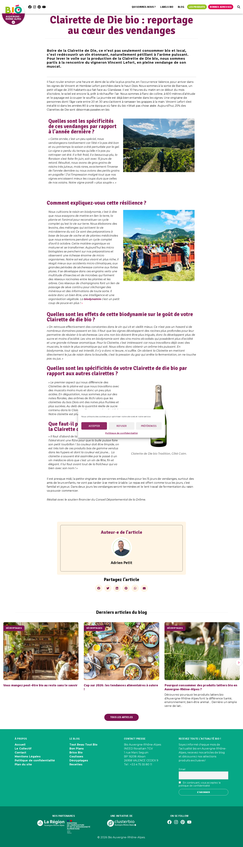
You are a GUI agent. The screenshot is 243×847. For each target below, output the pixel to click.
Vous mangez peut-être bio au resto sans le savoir (40, 685)
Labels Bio (166, 6)
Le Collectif (23, 748)
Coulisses (76, 756)
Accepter (94, 425)
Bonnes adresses (221, 6)
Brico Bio (75, 752)
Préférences (149, 425)
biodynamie (92, 299)
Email (182, 769)
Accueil (20, 744)
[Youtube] (44, 7)
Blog (181, 6)
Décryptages (78, 760)
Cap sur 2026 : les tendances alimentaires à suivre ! (121, 687)
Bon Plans (76, 748)
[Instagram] (34, 7)
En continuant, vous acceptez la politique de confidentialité (200, 784)
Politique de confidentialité (121, 433)
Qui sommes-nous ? (144, 6)
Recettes (75, 764)
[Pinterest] (39, 7)
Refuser (122, 425)
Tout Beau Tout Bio (83, 744)
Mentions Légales (27, 756)
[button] (238, 7)
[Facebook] (30, 7)
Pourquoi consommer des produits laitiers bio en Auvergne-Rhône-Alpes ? (200, 687)
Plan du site (23, 764)
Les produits (197, 6)
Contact (20, 752)
